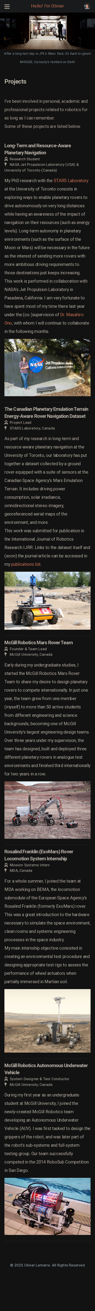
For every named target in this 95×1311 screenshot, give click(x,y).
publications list (26, 564)
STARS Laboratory (71, 180)
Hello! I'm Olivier (47, 6)
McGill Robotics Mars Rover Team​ (38, 642)
